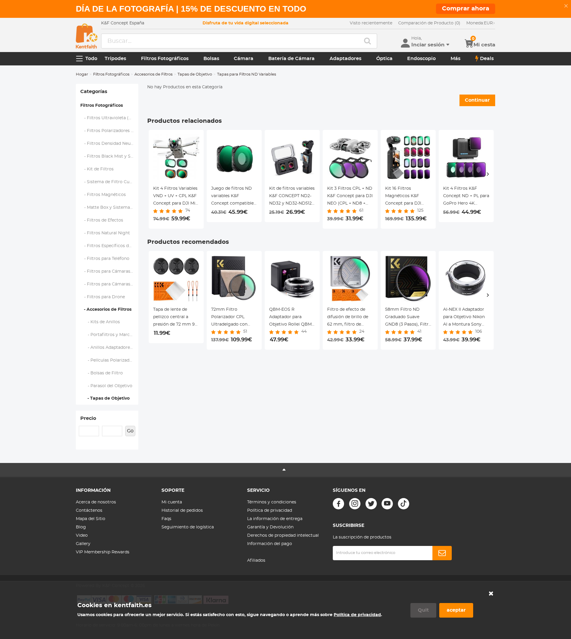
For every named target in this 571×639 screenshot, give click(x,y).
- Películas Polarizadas (107, 360)
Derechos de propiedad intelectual (283, 535)
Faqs (166, 519)
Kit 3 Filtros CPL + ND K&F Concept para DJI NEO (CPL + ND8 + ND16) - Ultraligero (350, 196)
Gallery (83, 544)
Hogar (82, 74)
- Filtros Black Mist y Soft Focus (109, 156)
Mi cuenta (171, 502)
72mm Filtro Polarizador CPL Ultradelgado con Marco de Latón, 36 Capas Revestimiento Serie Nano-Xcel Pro (233, 317)
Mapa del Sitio (90, 519)
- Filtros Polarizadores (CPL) (109, 131)
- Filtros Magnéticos (103, 195)
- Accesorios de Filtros (105, 309)
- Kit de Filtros (97, 169)
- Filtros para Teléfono (105, 259)
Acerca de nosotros (96, 502)
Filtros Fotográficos (165, 58)
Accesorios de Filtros (153, 74)
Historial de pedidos (182, 510)
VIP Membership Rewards (102, 552)
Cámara (243, 58)
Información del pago (269, 544)
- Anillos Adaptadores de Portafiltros (109, 348)
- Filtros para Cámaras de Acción (109, 284)
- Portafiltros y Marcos (107, 335)
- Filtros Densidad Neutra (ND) (109, 144)
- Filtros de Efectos (102, 220)
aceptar (456, 610)
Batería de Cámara (291, 58)
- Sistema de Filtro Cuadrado (109, 182)
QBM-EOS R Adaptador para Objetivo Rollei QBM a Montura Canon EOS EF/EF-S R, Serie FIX (292, 317)
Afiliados (256, 560)
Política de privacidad (269, 510)
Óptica (384, 58)
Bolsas (211, 58)
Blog (81, 527)
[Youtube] (387, 503)
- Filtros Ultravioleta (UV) (108, 118)
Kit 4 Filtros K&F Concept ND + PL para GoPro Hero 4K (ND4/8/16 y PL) (466, 196)
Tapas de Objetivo (195, 74)
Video (82, 535)
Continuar (477, 100)
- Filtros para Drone (103, 297)
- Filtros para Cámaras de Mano (109, 271)
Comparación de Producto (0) (429, 23)
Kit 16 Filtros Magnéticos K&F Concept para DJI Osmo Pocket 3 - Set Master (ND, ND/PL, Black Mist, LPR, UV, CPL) (406, 196)
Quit (423, 610)
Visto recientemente (371, 23)
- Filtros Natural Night (105, 233)
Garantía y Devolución (270, 527)
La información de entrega (274, 519)
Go (130, 430)
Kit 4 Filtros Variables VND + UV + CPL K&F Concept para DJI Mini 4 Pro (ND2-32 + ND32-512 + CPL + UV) (176, 196)
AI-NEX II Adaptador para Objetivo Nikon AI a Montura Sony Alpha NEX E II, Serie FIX (464, 317)
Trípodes (115, 58)
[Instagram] (354, 503)
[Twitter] (371, 503)
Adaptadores (345, 58)
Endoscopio (421, 58)
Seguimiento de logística (187, 527)
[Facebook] (338, 503)
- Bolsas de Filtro (102, 373)
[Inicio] (87, 35)
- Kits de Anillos (100, 322)
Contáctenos (89, 510)
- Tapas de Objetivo (105, 398)
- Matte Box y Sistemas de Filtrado (109, 207)
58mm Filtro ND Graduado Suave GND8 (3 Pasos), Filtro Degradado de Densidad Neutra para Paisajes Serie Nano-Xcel (408, 317)
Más (455, 58)
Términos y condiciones (271, 502)
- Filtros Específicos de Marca (109, 246)
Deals (487, 58)
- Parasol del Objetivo (106, 386)
